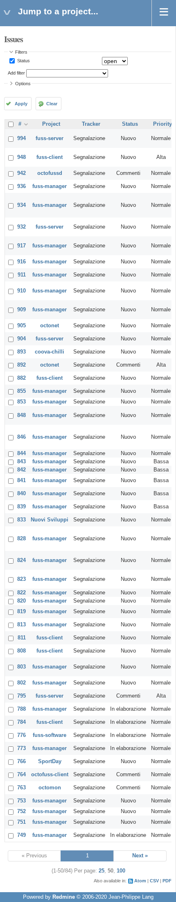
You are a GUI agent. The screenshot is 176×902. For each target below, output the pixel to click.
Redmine (63, 897)
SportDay (49, 761)
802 (21, 683)
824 (21, 560)
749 (21, 835)
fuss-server (49, 138)
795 (21, 696)
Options (23, 83)
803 (21, 667)
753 (21, 801)
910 (21, 291)
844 (21, 453)
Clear (51, 103)
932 (21, 227)
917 (21, 246)
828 (21, 539)
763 (21, 788)
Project (51, 124)
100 (121, 871)
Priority (162, 124)
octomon (49, 788)
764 (21, 774)
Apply (21, 103)
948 (21, 157)
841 (21, 480)
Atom (140, 880)
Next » (140, 856)
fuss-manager (49, 186)
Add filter (16, 72)
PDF (166, 880)
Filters (21, 52)
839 (21, 507)
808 (21, 651)
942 (21, 173)
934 (21, 205)
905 (21, 326)
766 (21, 761)
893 (21, 352)
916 (21, 262)
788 (21, 709)
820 (21, 601)
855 (21, 391)
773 (21, 748)
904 (21, 339)
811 (22, 638)
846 (21, 437)
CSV (154, 880)
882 (21, 378)
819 (21, 611)
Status (23, 60)
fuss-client (49, 157)
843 (21, 462)
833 (21, 520)
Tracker (91, 124)
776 (21, 735)
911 (22, 275)
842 (21, 470)
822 (21, 593)
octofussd (49, 173)
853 (21, 402)
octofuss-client (49, 774)
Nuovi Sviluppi (49, 520)
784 (21, 722)
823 (21, 579)
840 (21, 493)
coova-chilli (49, 352)
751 (21, 822)
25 (101, 871)
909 (21, 310)
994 (21, 138)
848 (21, 415)
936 (21, 186)
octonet (49, 326)
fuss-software (49, 735)
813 (21, 625)
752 (21, 811)
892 (21, 365)
